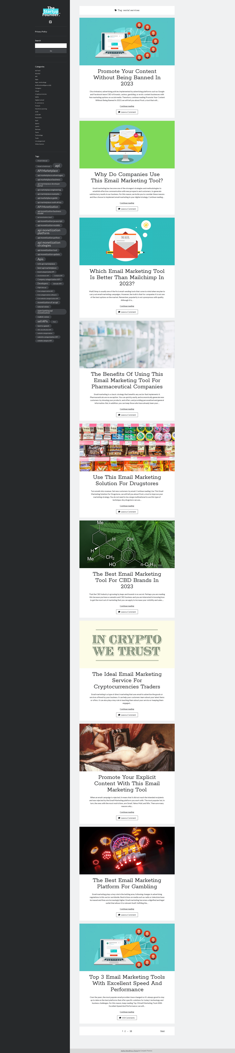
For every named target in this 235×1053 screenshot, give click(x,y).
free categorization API (45, 291)
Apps (36, 79)
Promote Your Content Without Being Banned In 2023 (127, 41)
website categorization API (48, 337)
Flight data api (42, 287)
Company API (58, 275)
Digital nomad (39, 100)
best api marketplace (47, 268)
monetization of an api (48, 302)
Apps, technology (40, 82)
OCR (36, 112)
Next (162, 1031)
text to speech (43, 326)
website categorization (45, 333)
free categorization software (47, 295)
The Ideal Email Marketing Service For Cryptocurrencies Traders (127, 644)
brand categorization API (46, 272)
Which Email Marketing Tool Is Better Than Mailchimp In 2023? (127, 241)
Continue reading (127, 106)
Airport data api (42, 160)
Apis (40, 259)
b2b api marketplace (46, 264)
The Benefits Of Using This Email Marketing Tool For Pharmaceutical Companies (127, 344)
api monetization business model (49, 212)
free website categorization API (48, 298)
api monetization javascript (50, 221)
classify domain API (43, 275)
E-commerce (39, 103)
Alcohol (37, 73)
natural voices (43, 307)
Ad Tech (37, 70)
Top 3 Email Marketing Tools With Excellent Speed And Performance (127, 947)
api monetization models (49, 225)
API (36, 76)
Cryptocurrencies (41, 94)
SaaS (36, 120)
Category (38, 88)
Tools (37, 138)
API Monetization (48, 206)
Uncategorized (40, 141)
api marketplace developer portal (49, 185)
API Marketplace (48, 170)
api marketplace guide (47, 198)
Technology (39, 135)
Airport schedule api (44, 166)
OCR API (38, 115)
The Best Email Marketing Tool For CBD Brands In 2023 (127, 544)
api (57, 165)
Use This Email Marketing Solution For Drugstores (127, 447)
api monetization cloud (45, 217)
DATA (37, 97)
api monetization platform (49, 231)
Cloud (37, 91)
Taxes (37, 132)
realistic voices (43, 317)
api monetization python (49, 237)
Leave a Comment (128, 112)
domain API (57, 284)
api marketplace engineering (49, 190)
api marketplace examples (48, 194)
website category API (45, 341)
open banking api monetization (45, 311)
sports (37, 126)
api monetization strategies (49, 244)
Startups (38, 129)
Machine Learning (41, 109)
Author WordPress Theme (129, 1051)
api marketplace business (49, 179)
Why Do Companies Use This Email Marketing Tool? (127, 144)
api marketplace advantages (50, 175)
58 (131, 1031)
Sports (37, 123)
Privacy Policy (41, 31)
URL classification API (44, 330)
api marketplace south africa (49, 202)
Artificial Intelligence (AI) (43, 85)
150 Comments (128, 1018)
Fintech (37, 106)
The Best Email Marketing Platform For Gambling (127, 850)
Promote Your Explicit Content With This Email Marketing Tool (127, 747)
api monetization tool (47, 250)
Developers (43, 283)
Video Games (39, 144)
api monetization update (49, 254)
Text (54, 322)
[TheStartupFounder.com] (51, 16)
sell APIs (43, 321)
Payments (38, 117)
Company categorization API (49, 279)
